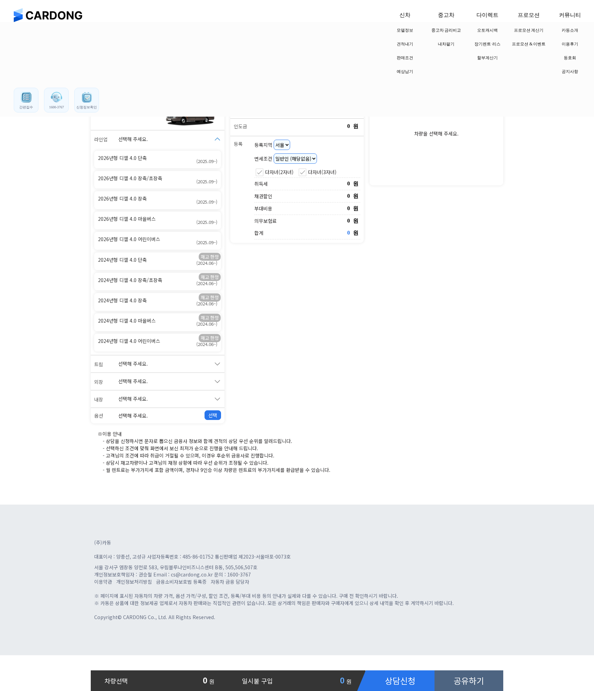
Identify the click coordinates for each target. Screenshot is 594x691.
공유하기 (469, 680)
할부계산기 (487, 57)
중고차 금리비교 (446, 30)
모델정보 (405, 30)
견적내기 (405, 44)
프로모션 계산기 (529, 30)
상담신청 (400, 680)
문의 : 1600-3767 (232, 574)
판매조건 (405, 57)
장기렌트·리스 (487, 44)
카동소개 (570, 30)
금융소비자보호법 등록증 (181, 581)
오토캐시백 (487, 30)
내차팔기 (446, 44)
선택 (212, 415)
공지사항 (570, 71)
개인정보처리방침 (134, 581)
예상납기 (405, 71)
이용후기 (570, 44)
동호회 (570, 57)
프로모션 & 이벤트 (529, 44)
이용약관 (103, 581)
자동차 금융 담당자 (230, 581)
